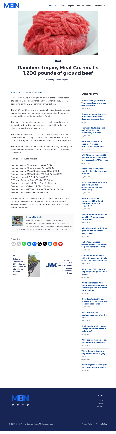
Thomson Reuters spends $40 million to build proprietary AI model (93, 130)
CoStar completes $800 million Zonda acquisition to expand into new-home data (94, 258)
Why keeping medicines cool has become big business (94, 341)
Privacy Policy (87, 424)
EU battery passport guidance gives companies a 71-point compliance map (94, 244)
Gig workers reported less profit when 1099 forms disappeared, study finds (93, 116)
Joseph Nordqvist (61, 80)
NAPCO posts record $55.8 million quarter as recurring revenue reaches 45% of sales (94, 157)
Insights (71, 6)
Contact (100, 406)
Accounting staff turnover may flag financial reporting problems (94, 171)
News (51, 6)
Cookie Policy (101, 424)
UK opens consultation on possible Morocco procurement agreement (93, 143)
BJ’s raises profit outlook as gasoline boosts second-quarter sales (94, 230)
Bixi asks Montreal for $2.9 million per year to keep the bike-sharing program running (19, 266)
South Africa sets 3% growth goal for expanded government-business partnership (94, 186)
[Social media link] (13, 405)
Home (101, 400)
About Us (98, 6)
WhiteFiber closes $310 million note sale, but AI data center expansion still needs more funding (94, 286)
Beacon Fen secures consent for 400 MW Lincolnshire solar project (94, 217)
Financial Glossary (84, 6)
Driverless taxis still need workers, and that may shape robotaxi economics (94, 301)
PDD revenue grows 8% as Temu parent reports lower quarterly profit (93, 103)
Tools (62, 6)
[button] (109, 5)
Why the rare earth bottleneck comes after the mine (94, 315)
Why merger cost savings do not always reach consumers (94, 366)
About (101, 403)
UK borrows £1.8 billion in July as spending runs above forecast (94, 271)
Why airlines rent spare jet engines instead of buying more (93, 353)
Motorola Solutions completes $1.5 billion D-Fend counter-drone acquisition (92, 202)
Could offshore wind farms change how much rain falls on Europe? (93, 328)
